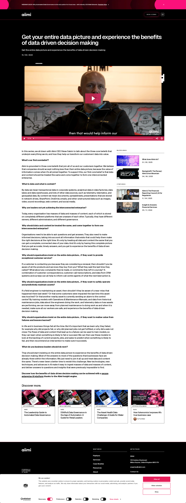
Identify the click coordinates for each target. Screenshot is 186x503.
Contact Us (134, 472)
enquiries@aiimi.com (137, 467)
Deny (156, 492)
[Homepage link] (26, 14)
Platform (96, 456)
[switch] (69, 499)
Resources (97, 468)
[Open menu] (162, 14)
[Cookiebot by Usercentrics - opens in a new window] (25, 499)
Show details (114, 499)
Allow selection (156, 485)
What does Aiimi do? (150, 159)
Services (96, 460)
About (95, 472)
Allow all (157, 479)
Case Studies (98, 464)
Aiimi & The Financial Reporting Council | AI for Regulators (152, 193)
